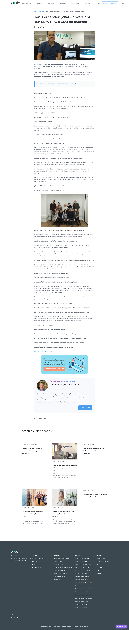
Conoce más (85, 408)
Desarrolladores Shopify (82, 601)
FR (17, 617)
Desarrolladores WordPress (83, 595)
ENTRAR (97, 3)
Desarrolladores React (81, 607)
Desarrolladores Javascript (83, 564)
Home (35, 11)
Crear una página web (103, 561)
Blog (98, 570)
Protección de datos (78, 626)
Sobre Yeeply (51, 3)
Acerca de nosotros (38, 558)
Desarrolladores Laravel (82, 567)
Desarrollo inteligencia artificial (63, 567)
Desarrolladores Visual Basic (83, 582)
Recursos (87, 3)
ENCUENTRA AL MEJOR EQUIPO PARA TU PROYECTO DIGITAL (55, 84)
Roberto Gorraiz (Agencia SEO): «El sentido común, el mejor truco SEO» (64, 468)
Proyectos (63, 3)
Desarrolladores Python (82, 576)
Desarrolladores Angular (82, 558)
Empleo (34, 564)
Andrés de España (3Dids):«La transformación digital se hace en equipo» (33, 514)
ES (122, 3)
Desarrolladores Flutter (82, 604)
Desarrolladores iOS (81, 592)
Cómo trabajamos (26, 3)
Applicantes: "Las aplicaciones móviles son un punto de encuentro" (93, 451)
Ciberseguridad (58, 561)
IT (23, 617)
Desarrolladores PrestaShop (83, 598)
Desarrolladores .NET (81, 573)
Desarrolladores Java (81, 561)
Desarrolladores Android (82, 589)
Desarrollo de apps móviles (62, 558)
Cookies (86, 626)
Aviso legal (57, 626)
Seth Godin (50, 351)
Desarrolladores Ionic (81, 586)
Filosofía (34, 561)
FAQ (98, 564)
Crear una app (101, 558)
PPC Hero (37, 351)
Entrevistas (41, 11)
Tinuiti (44, 351)
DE (20, 617)
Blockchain (57, 579)
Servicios (39, 3)
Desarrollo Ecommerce (60, 564)
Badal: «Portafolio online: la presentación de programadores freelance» (33, 451)
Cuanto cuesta (75, 3)
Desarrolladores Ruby (81, 579)
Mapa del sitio (36, 567)
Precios (99, 573)
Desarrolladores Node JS (82, 570)
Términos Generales (66, 626)
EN (14, 617)
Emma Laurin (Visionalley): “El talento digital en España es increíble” (63, 514)
